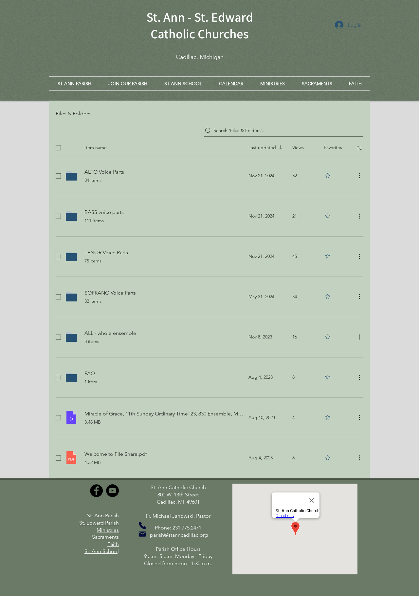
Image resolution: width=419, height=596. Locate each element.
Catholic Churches (200, 33)
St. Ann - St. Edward (199, 17)
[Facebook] (96, 490)
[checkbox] (58, 147)
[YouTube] (112, 490)
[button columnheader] (359, 148)
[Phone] (142, 525)
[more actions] (359, 176)
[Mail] (142, 534)
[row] (209, 146)
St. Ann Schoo (101, 551)
